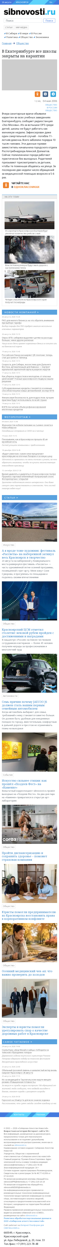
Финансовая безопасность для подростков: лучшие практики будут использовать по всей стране (28, 398)
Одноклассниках (26, 187)
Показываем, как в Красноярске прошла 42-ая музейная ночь (25, 440)
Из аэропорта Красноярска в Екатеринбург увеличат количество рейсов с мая (26, 232)
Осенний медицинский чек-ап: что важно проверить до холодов (27, 972)
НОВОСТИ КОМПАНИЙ (21, 312)
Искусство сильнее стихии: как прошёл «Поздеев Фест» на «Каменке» (24, 784)
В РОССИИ (52, 107)
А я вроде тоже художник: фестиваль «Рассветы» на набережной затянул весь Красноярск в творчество (29, 554)
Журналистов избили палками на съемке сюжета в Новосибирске (27, 426)
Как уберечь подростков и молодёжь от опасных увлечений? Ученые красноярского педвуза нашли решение (27, 379)
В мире (24, 33)
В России (36, 33)
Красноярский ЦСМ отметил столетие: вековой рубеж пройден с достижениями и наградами (28, 633)
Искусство (8, 544)
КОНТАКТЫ (19, 1114)
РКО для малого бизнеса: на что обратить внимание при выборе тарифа (28, 321)
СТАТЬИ (11, 497)
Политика (12, 37)
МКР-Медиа (21, 27)
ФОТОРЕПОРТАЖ (17, 416)
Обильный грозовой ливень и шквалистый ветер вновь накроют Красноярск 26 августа (29, 1071)
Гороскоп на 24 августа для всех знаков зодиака (26, 1100)
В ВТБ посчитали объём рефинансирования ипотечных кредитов (24, 408)
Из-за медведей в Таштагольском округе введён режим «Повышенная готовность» (26, 1080)
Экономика (42, 37)
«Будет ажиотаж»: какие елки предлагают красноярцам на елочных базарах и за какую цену (27, 455)
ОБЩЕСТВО (51, 104)
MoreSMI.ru (14, 1228)
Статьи (8, 27)
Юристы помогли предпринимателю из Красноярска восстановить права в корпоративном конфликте (29, 915)
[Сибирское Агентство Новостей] (29, 11)
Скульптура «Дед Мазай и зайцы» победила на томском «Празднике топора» (25, 1051)
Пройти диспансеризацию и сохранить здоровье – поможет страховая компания (24, 856)
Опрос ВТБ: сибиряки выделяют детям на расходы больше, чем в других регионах (27, 339)
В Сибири (11, 33)
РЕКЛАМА (41, 1114)
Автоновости (10, 695)
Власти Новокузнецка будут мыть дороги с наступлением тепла (26, 266)
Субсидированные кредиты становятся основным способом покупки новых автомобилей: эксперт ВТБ (28, 389)
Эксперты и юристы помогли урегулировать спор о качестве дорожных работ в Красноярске (25, 1030)
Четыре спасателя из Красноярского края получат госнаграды (26, 301)
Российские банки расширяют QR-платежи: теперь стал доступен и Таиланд (27, 356)
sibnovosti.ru (20, 1145)
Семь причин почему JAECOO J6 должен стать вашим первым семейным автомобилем (24, 705)
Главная (6, 43)
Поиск (49, 20)
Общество (26, 37)
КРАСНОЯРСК (22, 2)
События (8, 774)
